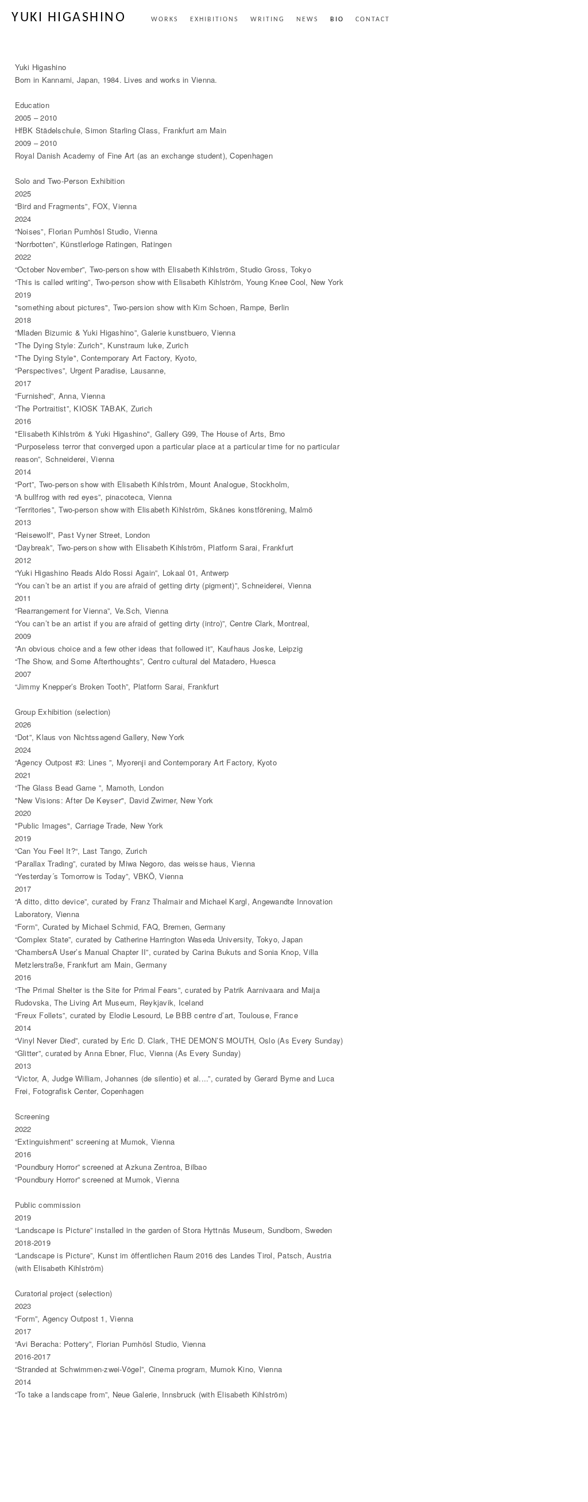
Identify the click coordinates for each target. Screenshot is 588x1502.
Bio (337, 19)
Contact (372, 19)
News (307, 19)
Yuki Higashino (68, 18)
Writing (267, 19)
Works (165, 19)
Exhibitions (214, 19)
